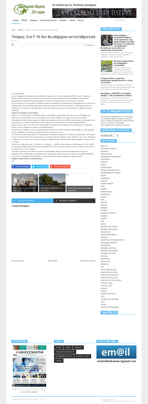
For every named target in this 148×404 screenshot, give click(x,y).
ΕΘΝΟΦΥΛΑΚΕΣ (106, 192)
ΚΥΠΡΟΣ (104, 218)
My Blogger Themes (129, 401)
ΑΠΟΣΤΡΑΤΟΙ (105, 159)
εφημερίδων (34, 392)
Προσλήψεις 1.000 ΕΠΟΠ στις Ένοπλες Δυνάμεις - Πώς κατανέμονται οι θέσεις (116, 94)
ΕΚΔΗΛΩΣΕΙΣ (105, 194)
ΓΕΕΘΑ (72, 20)
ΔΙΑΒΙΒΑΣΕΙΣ (105, 178)
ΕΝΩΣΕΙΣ (104, 202)
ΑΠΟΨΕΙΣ (104, 162)
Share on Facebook (22, 166)
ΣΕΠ (102, 267)
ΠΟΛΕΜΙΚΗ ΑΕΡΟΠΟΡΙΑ (109, 251)
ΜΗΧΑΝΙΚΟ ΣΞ (106, 232)
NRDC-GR (104, 146)
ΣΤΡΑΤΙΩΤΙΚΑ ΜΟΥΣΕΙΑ (109, 272)
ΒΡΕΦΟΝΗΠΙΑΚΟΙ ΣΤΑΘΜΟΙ (111, 173)
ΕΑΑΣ (103, 186)
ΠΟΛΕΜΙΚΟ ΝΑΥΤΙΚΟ (108, 253)
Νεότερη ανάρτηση (18, 261)
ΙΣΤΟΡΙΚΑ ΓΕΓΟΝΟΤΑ (108, 213)
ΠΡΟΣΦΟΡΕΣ (105, 259)
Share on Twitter (42, 166)
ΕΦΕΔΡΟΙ (104, 208)
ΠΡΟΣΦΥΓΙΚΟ (105, 261)
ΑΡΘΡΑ (15, 40)
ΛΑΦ (102, 221)
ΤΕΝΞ (103, 296)
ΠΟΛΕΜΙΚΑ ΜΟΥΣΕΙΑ (108, 248)
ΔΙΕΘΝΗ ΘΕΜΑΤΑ (107, 184)
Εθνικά (80, 20)
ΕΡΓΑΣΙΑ (104, 205)
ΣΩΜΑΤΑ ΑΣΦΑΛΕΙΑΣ (108, 294)
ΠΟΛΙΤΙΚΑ (104, 256)
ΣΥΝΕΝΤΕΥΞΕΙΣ (106, 286)
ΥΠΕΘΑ (24, 20)
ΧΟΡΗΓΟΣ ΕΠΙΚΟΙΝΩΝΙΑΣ (110, 307)
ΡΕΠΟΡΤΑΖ (105, 264)
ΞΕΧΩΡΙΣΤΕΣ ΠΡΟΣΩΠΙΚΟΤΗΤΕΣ (112, 240)
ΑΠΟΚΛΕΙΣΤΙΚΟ (106, 154)
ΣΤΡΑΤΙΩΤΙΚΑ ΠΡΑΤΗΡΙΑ (109, 275)
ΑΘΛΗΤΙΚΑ (104, 151)
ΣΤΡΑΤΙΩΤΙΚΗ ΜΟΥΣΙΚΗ (109, 278)
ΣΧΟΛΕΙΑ (104, 288)
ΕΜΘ (102, 200)
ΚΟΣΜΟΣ (104, 216)
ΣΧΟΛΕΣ (104, 291)
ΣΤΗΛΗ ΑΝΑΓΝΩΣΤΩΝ (108, 270)
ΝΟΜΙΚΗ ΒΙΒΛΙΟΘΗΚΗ (109, 235)
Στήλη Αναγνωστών (48, 20)
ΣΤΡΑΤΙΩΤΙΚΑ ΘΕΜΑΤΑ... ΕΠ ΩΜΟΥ (35, 399)
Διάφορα (33, 20)
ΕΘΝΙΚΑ (103, 189)
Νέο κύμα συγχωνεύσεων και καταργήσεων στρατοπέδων (123, 63)
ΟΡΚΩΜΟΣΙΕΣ (106, 245)
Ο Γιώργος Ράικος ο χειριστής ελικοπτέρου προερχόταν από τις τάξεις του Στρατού (117, 80)
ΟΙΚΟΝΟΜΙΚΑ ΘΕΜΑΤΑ (109, 243)
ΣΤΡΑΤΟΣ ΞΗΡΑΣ (107, 283)
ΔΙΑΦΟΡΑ (104, 181)
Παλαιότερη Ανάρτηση (88, 261)
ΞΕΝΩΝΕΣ (104, 237)
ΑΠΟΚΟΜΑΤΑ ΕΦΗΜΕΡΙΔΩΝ (111, 157)
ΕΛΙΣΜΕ (103, 197)
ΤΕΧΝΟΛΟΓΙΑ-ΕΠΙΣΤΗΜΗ (110, 299)
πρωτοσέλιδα (25, 392)
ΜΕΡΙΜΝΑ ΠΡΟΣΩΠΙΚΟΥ (109, 229)
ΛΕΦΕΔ (103, 224)
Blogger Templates (108, 399)
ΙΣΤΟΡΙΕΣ (104, 210)
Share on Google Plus (62, 166)
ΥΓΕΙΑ (103, 302)
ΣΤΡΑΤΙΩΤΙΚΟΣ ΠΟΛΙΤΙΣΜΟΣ (111, 280)
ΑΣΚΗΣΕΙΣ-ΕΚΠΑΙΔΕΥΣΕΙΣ (110, 170)
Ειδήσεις (63, 20)
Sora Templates (115, 401)
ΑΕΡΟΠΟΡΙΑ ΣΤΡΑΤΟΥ (109, 149)
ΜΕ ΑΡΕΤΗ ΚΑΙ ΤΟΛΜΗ (109, 226)
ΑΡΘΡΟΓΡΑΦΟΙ (106, 167)
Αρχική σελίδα (52, 261)
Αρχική (15, 20)
